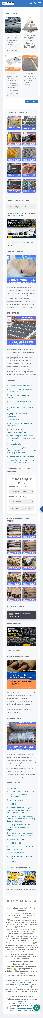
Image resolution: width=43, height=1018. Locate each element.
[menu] (39, 3)
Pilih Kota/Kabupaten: (18, 486)
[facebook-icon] (8, 901)
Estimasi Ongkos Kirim (21, 508)
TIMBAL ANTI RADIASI (17, 839)
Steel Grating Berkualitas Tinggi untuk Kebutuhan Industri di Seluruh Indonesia (21, 438)
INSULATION (14, 420)
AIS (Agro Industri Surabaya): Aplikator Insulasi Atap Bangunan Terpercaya (19, 827)
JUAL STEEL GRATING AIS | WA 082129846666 (12, 48)
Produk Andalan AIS (16, 800)
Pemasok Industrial (16, 853)
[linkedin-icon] (21, 901)
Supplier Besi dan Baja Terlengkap (22, 456)
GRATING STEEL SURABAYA (12, 94)
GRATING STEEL (15, 843)
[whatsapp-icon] (26, 901)
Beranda (12, 788)
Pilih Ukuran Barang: (17, 496)
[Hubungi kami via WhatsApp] (36, 1007)
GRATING (12, 804)
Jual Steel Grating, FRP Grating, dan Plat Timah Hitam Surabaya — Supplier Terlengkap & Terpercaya (21, 450)
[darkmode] (31, 3)
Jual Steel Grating (27, 84)
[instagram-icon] (12, 901)
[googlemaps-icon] (30, 901)
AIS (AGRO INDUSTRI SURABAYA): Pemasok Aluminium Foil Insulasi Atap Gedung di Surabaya (21, 818)
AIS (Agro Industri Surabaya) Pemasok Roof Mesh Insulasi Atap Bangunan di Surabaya (19, 809)
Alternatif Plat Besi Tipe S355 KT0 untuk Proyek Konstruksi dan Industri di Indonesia (21, 858)
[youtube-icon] (17, 901)
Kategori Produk (15, 444)
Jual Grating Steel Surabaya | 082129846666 (30, 45)
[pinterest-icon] (35, 901)
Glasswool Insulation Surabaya (20, 386)
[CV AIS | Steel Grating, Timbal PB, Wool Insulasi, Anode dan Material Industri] (8, 3)
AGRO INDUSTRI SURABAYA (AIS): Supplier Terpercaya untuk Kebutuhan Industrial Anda (21, 794)
